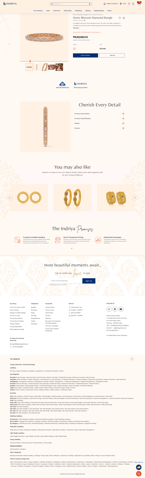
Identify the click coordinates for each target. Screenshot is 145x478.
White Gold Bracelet (79, 404)
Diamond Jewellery (23, 398)
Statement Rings (59, 388)
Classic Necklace (81, 379)
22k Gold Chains (70, 409)
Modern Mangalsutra (56, 381)
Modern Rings (48, 388)
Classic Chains (54, 390)
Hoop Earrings (30, 377)
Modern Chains (20, 390)
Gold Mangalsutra (88, 396)
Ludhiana (20, 466)
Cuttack (115, 462)
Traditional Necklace (68, 379)
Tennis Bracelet (33, 383)
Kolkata (126, 464)
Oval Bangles (20, 386)
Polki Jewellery (18, 400)
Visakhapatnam (113, 466)
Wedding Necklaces (50, 423)
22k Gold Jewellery (22, 409)
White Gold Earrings (38, 404)
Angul (30, 462)
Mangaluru (27, 466)
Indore (83, 464)
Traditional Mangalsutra (72, 381)
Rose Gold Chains (63, 402)
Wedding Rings (63, 423)
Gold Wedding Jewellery (26, 419)
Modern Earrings (52, 377)
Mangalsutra (39, 371)
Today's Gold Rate (16, 364)
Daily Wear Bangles (30, 430)
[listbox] (44, 66)
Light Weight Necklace (17, 436)
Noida (47, 466)
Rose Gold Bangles (76, 402)
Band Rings (17, 388)
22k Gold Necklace (82, 409)
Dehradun (130, 462)
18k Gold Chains (34, 411)
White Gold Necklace (93, 404)
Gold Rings (37, 396)
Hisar (63, 464)
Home (74, 14)
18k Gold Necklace (81, 411)
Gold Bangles (46, 396)
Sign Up (89, 281)
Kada (54, 386)
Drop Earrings (20, 377)
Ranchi (79, 466)
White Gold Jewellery (24, 404)
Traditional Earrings (65, 377)
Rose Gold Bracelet (51, 402)
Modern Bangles (74, 386)
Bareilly (42, 462)
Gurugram (44, 464)
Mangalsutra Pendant (26, 381)
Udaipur (95, 466)
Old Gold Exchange (29, 364)
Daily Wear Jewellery (16, 426)
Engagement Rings (90, 423)
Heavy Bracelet (38, 443)
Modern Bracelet (21, 383)
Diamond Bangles (59, 398)
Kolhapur (120, 464)
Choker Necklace (33, 379)
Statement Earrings (78, 377)
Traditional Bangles (46, 386)
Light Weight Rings (61, 436)
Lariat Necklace (56, 379)
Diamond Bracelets (72, 398)
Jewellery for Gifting (67, 455)
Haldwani (58, 464)
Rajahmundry (71, 466)
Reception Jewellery (66, 421)
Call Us (112, 55)
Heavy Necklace (15, 443)
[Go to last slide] (10, 197)
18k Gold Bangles (56, 411)
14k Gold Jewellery (22, 413)
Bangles (86, 14)
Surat (89, 466)
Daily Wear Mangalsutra (86, 430)
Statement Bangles (86, 386)
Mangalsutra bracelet (41, 381)
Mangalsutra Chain (102, 381)
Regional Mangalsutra (88, 381)
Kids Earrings (90, 377)
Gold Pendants (99, 396)
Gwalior (51, 464)
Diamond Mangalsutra (101, 398)
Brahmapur (81, 462)
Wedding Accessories (76, 423)
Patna (52, 466)
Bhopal (64, 462)
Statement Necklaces (95, 379)
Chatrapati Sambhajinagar (102, 462)
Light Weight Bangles (47, 436)
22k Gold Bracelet (58, 409)
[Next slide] (135, 197)
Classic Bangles (62, 386)
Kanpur (114, 464)
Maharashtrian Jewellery (18, 449)
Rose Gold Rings (103, 402)
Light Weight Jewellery (17, 433)
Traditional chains (66, 390)
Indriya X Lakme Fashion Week (105, 455)
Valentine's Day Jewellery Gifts (84, 455)
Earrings (12, 371)
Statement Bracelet (68, 383)
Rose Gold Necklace (90, 402)
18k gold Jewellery (22, 411)
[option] (29, 67)
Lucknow (13, 466)
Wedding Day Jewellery (81, 421)
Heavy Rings (48, 443)
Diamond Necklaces (85, 398)
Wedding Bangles (37, 423)
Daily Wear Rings (72, 430)
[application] (44, 37)
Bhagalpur (57, 462)
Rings (18, 371)
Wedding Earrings (25, 423)
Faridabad (18, 464)
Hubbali (68, 464)
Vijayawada (102, 466)
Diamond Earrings (35, 398)
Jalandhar (95, 464)
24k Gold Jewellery (22, 407)
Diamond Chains (114, 398)
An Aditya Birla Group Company (117, 335)
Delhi (12, 464)
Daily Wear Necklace (59, 430)
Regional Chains (44, 390)
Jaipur (88, 464)
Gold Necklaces (67, 396)
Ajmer (25, 462)
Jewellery (80, 14)
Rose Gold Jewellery (23, 402)
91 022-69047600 (112, 330)
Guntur (37, 464)
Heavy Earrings (26, 443)
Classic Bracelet (55, 383)
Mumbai (35, 466)
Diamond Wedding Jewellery (45, 419)
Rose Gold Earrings (37, 402)
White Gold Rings (106, 404)
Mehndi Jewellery (53, 421)
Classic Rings (38, 388)
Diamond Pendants (127, 398)
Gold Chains (77, 396)
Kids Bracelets (93, 383)
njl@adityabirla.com (120, 328)
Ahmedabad (18, 462)
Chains (61, 371)
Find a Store (85, 55)
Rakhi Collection (54, 455)
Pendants (48, 371)
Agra (11, 462)
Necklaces (24, 371)
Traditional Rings (28, 388)
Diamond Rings (47, 398)
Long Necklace (45, 379)
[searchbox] (71, 4)
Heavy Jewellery (15, 439)
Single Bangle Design (31, 386)
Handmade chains (32, 390)
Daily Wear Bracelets (44, 430)
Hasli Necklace (121, 379)
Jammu (101, 464)
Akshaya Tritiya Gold (41, 455)
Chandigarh (89, 462)
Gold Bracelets (56, 396)
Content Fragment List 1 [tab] (71, 248)
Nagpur (41, 466)
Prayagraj (58, 466)
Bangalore (49, 462)
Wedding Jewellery (16, 416)
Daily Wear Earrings (16, 430)
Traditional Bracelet (81, 383)
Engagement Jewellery (27, 421)
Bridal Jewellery (28, 455)
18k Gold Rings (44, 411)
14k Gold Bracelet (34, 413)
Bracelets (55, 371)
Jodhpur (107, 464)
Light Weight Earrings (32, 436)
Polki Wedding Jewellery (62, 419)
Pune (64, 466)
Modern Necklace (109, 379)
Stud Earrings (41, 377)
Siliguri (84, 466)
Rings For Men (70, 388)
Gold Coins (109, 396)
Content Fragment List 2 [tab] (73, 248)
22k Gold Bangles (45, 409)
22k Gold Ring (34, 409)
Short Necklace (22, 379)
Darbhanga (122, 462)
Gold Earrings (28, 396)
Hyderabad (76, 464)
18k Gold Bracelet (68, 411)
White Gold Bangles (65, 404)
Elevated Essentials (16, 455)
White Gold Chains (52, 404)
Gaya (24, 464)
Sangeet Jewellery (41, 421)
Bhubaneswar (71, 462)
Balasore (36, 462)
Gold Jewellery (18, 396)
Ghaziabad (30, 464)
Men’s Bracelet (44, 383)
